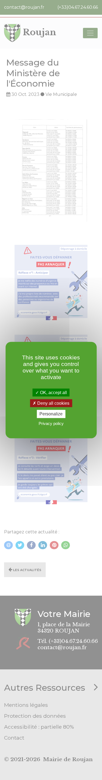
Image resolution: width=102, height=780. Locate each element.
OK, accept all (53, 392)
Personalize (51, 414)
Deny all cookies (52, 403)
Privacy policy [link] (51, 423)
